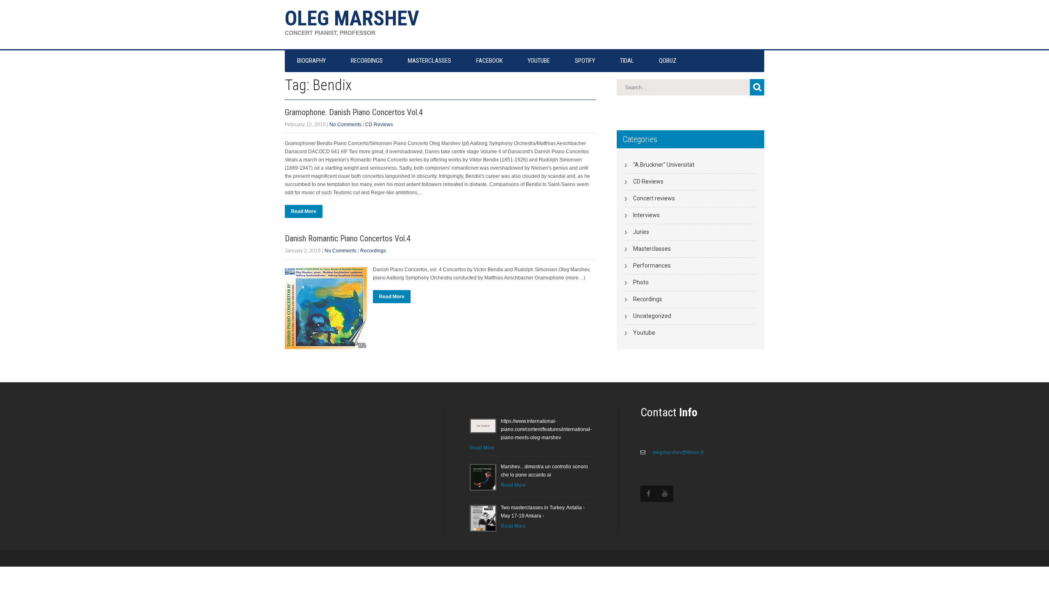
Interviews (646, 215)
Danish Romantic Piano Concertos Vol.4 (348, 238)
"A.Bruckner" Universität (664, 164)
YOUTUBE (539, 60)
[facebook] (648, 494)
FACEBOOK (489, 60)
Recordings (373, 251)
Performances (652, 265)
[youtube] (665, 494)
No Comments (345, 124)
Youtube (644, 332)
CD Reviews (379, 124)
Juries (641, 232)
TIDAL (627, 60)
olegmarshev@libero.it (677, 452)
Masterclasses (652, 248)
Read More (303, 211)
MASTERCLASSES (429, 60)
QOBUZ (668, 60)
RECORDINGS (367, 60)
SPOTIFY (585, 60)
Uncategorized (652, 316)
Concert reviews (654, 198)
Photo (641, 282)
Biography (311, 60)
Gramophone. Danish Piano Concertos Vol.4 (354, 112)
